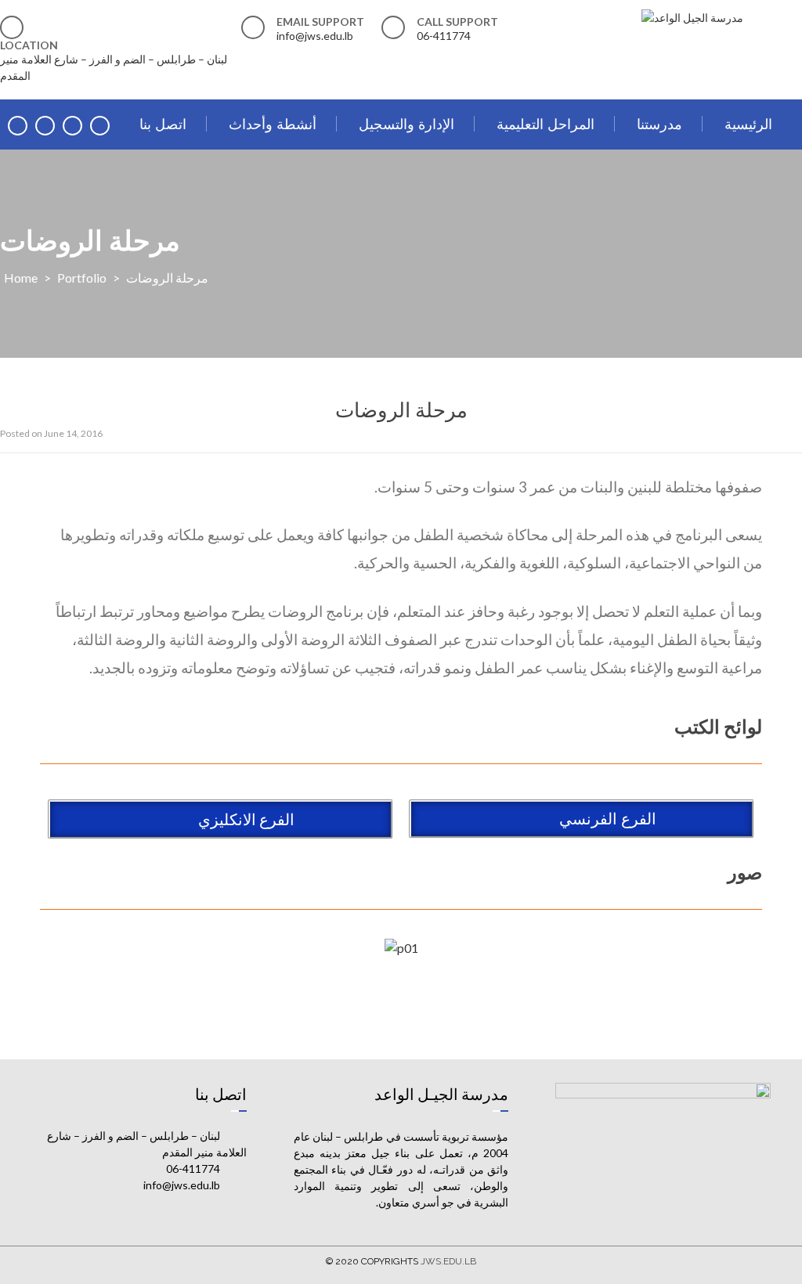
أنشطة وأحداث (272, 124)
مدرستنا (659, 124)
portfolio (82, 277)
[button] (581, 819)
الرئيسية (748, 124)
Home (21, 277)
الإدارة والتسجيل (406, 124)
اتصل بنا (162, 124)
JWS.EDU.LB (448, 1261)
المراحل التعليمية (545, 124)
